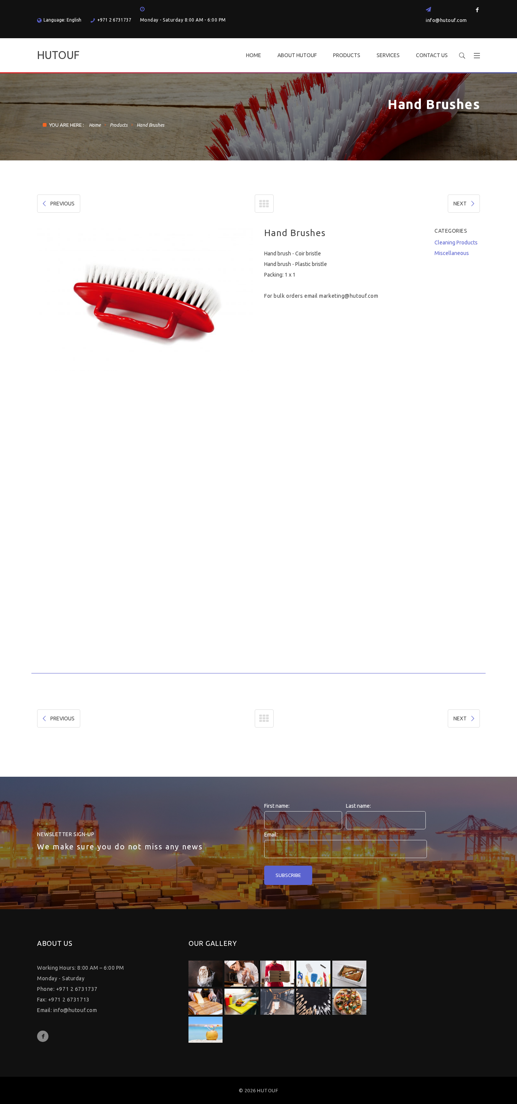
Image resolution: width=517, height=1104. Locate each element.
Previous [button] (47, 450)
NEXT (460, 204)
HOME (253, 55)
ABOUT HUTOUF (297, 55)
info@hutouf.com (446, 20)
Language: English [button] (62, 19)
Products (119, 125)
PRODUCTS (346, 55)
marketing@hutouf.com (348, 296)
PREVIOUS (62, 204)
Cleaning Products (456, 242)
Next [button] (243, 450)
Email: (271, 835)
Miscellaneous (451, 253)
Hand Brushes (150, 125)
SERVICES (388, 55)
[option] (145, 299)
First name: (277, 806)
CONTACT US (432, 55)
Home (95, 125)
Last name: (358, 806)
